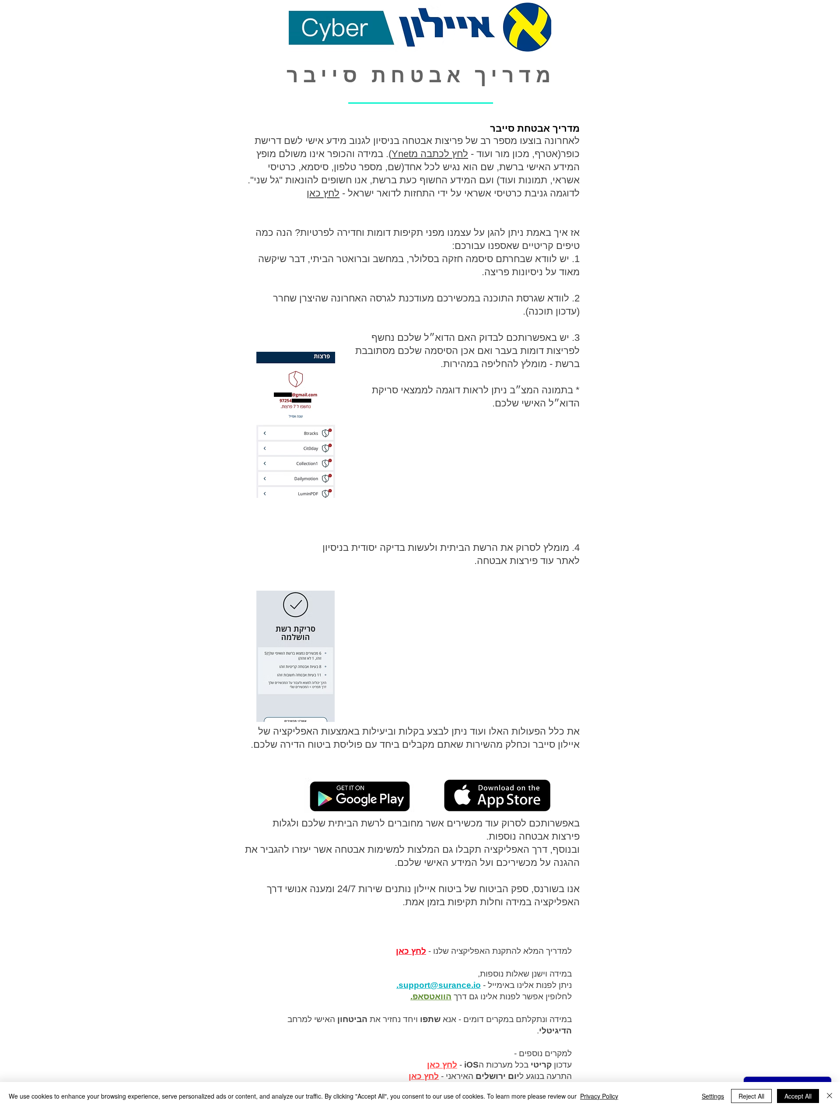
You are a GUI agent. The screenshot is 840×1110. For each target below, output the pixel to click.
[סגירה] (829, 1096)
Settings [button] (713, 1096)
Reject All (751, 1096)
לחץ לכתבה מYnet (430, 153)
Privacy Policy (599, 1096)
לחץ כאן (323, 193)
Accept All (798, 1096)
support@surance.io (440, 985)
